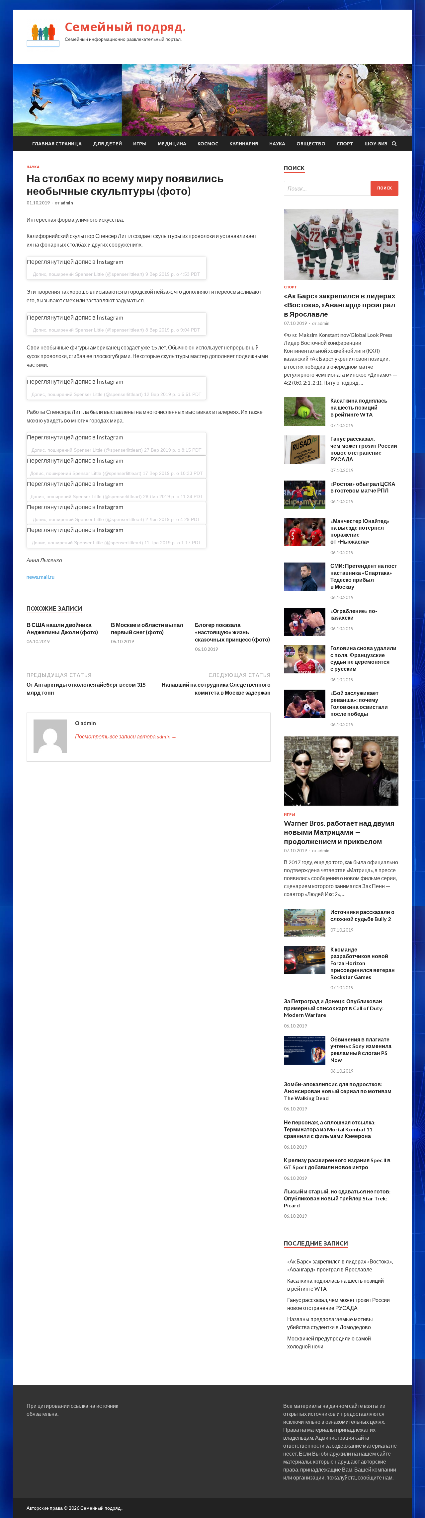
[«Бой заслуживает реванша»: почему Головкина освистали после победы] (304, 716)
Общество (311, 143)
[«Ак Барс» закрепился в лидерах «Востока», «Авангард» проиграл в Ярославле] (341, 281)
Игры (139, 143)
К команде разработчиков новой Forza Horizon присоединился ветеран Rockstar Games (362, 963)
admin (66, 202)
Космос (208, 143)
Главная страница (57, 143)
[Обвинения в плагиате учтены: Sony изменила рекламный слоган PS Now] (304, 1062)
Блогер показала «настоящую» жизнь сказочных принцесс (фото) (232, 632)
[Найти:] (341, 188)
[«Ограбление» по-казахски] (304, 634)
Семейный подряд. (125, 27)
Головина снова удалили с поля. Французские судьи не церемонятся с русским (363, 658)
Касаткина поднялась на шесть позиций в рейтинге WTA (358, 407)
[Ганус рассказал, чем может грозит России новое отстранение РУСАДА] (304, 462)
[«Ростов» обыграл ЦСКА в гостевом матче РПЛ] (304, 507)
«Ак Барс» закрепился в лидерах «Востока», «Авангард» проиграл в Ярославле (339, 304)
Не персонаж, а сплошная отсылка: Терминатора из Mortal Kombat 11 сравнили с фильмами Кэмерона (330, 1129)
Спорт (345, 143)
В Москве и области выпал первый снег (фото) (147, 628)
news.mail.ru (40, 576)
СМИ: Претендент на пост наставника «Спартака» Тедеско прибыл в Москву (363, 576)
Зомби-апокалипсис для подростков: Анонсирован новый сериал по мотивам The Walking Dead (337, 1091)
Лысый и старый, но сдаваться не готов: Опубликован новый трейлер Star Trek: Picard (337, 1198)
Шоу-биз (376, 143)
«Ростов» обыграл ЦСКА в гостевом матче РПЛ (362, 487)
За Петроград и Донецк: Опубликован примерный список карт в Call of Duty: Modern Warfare (333, 1008)
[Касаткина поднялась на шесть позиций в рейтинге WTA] (304, 424)
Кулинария (243, 143)
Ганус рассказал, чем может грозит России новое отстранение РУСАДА (363, 448)
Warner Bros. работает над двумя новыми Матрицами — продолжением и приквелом (339, 832)
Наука (277, 143)
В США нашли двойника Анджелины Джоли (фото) (62, 628)
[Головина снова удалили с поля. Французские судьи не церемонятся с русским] (304, 671)
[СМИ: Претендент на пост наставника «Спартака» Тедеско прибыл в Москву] (304, 589)
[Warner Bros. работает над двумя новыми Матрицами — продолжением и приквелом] (341, 808)
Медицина (172, 143)
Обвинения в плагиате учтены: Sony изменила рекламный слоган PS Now (360, 1049)
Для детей (107, 143)
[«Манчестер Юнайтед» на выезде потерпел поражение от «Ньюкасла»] (304, 544)
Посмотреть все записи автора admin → (126, 736)
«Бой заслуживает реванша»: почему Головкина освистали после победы (359, 703)
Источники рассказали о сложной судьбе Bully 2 (362, 915)
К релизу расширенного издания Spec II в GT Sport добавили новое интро (337, 1163)
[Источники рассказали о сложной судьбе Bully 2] (304, 935)
